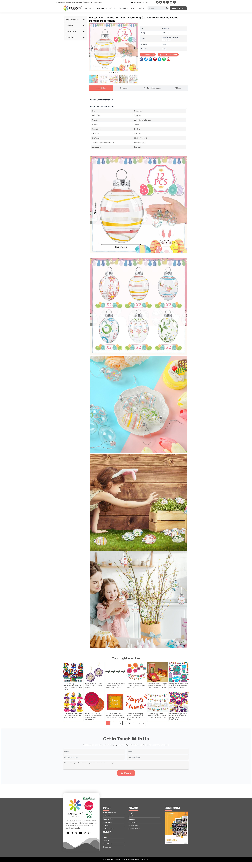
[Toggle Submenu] (83, 19)
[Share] (245, 2)
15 (134, 723)
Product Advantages (152, 88)
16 (139, 723)
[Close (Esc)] (250, 2)
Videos (178, 88)
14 (129, 723)
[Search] (167, 8)
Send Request (126, 773)
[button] (109, 72)
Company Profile (172, 807)
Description (101, 88)
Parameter (124, 88)
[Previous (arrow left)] (3, 431)
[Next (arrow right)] (248, 431)
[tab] (101, 88)
